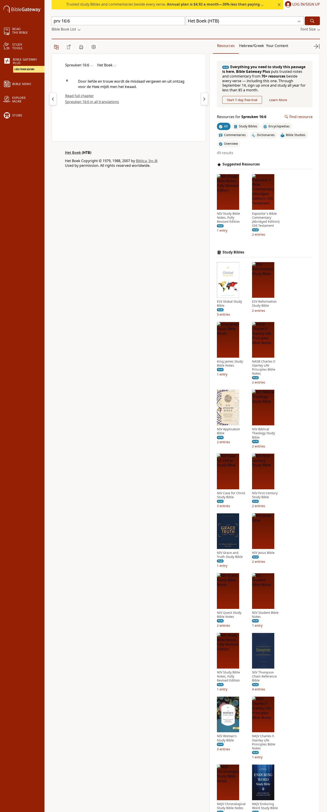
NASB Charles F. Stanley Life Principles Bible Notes (264, 367)
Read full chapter (79, 95)
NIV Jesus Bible (263, 553)
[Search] (312, 20)
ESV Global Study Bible (229, 304)
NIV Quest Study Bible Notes (229, 615)
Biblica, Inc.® (146, 160)
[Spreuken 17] (204, 99)
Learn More (278, 100)
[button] (301, 4)
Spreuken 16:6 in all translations (92, 101)
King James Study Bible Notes (230, 363)
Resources (226, 45)
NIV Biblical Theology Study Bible (263, 433)
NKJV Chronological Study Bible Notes (231, 806)
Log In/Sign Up (306, 4)
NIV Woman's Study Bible (227, 738)
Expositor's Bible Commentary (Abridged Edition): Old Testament (266, 220)
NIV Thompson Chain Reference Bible (264, 676)
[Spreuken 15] (53, 99)
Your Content (277, 45)
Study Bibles (233, 252)
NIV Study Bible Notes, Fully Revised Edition (228, 218)
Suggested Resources (241, 164)
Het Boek (73, 152)
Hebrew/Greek (251, 45)
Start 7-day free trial (242, 100)
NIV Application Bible (228, 431)
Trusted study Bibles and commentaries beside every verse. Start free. (180, 4)
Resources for (241, 116)
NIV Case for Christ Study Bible (231, 495)
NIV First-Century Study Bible (265, 495)
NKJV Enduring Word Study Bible (265, 806)
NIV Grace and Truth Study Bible (230, 555)
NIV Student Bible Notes (265, 615)
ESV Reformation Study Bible (264, 304)
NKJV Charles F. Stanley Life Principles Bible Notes (263, 742)
